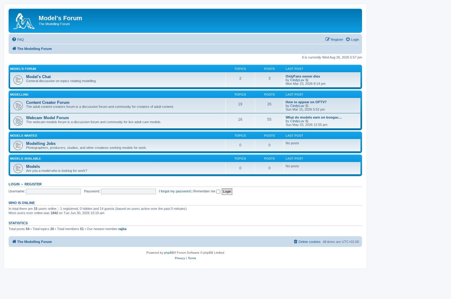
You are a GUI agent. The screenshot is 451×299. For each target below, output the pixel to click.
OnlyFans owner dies (303, 76)
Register (33, 184)
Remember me (204, 191)
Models (33, 166)
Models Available (25, 158)
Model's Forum (23, 68)
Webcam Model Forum (47, 117)
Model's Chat (38, 76)
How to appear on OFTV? (306, 102)
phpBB (169, 252)
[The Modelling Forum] (24, 20)
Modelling (19, 94)
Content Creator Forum (48, 102)
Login (14, 184)
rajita (122, 229)
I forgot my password (175, 191)
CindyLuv (297, 80)
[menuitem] (18, 39)
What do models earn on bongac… (314, 117)
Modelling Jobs (41, 143)
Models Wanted (23, 135)
